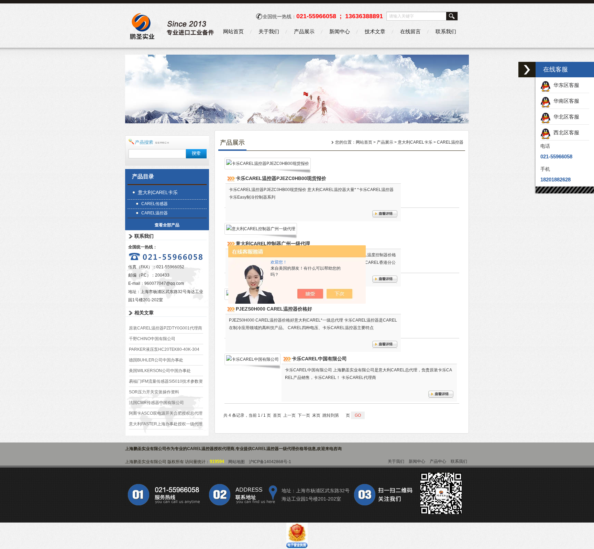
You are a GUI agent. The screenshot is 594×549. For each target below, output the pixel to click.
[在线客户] (527, 69)
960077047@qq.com (164, 283)
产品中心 (438, 461)
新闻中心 (339, 31)
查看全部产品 (167, 225)
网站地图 (236, 461)
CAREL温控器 (154, 213)
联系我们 (446, 31)
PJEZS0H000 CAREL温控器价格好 (274, 309)
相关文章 (144, 312)
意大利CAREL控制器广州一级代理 (273, 243)
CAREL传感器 (154, 203)
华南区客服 (565, 101)
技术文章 (375, 31)
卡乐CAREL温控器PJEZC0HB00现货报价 (281, 178)
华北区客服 (565, 117)
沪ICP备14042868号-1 (270, 461)
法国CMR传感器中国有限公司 (156, 402)
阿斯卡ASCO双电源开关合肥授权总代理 (165, 413)
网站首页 (233, 31)
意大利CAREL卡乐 (158, 192)
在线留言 (410, 31)
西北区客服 (565, 132)
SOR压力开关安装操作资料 (154, 392)
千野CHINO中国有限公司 (152, 338)
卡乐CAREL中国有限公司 (319, 358)
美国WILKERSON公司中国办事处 (160, 370)
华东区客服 (565, 85)
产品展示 (304, 31)
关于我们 (268, 31)
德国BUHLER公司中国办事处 (156, 360)
